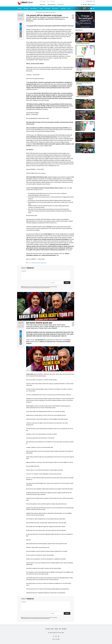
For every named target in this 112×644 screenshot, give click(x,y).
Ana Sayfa (48, 628)
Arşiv (48, 1)
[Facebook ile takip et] (53, 636)
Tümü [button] (69, 8)
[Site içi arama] (93, 8)
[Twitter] (21, 26)
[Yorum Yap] (21, 36)
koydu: (37, 262)
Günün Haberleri (43, 1)
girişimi (42, 262)
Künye (52, 628)
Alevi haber (34, 262)
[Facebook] (21, 24)
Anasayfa (20, 8)
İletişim (56, 628)
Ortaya (45, 262)
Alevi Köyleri (63, 8)
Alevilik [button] (41, 8)
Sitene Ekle (53, 1)
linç (39, 262)
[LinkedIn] (21, 29)
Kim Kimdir (64, 628)
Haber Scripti (55, 639)
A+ (73, 15)
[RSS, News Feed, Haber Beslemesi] (56, 636)
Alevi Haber (26, 8)
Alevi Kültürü (47, 8)
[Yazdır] (21, 34)
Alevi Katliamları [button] (33, 8)
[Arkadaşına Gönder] (21, 31)
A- (73, 17)
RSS (60, 628)
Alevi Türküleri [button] (55, 8)
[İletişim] (91, 8)
